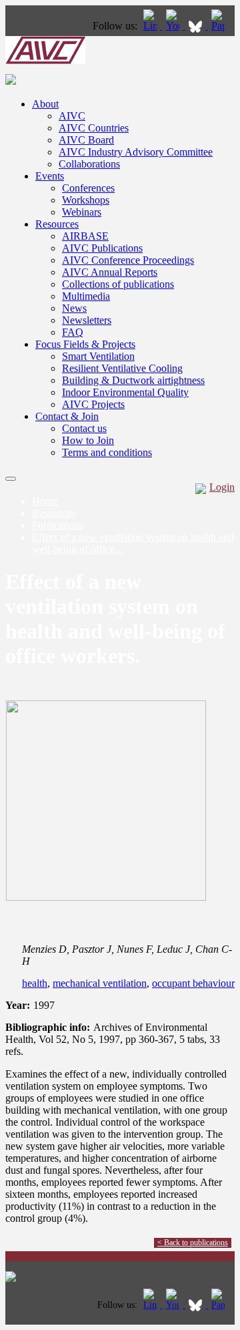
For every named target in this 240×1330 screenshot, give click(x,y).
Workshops (85, 200)
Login (222, 487)
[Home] (45, 60)
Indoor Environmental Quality (125, 392)
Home (45, 501)
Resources (57, 224)
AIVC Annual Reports (109, 272)
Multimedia (86, 296)
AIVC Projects (93, 404)
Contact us (84, 428)
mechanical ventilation (100, 983)
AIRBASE (85, 236)
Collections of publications (118, 284)
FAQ (72, 332)
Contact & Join (67, 416)
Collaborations (89, 164)
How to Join (88, 440)
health (34, 983)
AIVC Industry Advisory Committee (136, 152)
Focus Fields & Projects (85, 344)
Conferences (88, 188)
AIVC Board (86, 140)
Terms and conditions (107, 452)
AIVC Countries (94, 128)
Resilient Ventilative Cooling (122, 368)
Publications (57, 525)
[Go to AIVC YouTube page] (174, 25)
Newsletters (86, 320)
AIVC (72, 116)
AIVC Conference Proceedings (128, 260)
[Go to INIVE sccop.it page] (221, 25)
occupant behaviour (193, 983)
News (74, 308)
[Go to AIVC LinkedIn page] (151, 25)
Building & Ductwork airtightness (133, 380)
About (45, 103)
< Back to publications (192, 1242)
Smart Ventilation (98, 356)
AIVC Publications (102, 248)
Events (49, 176)
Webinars (81, 212)
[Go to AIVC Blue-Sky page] (196, 25)
